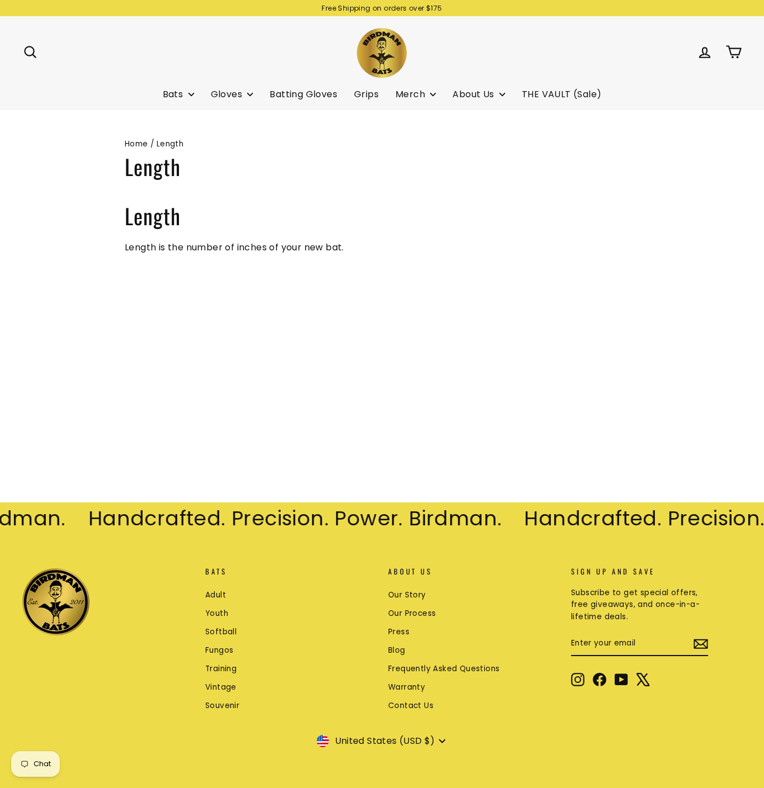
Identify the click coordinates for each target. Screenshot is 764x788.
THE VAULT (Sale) (561, 94)
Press (398, 631)
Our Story (407, 595)
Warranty (406, 687)
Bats (174, 94)
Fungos (219, 650)
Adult (215, 595)
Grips (366, 94)
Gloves (228, 94)
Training (221, 668)
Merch (411, 94)
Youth (216, 613)
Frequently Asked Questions (443, 668)
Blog (396, 650)
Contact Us (410, 705)
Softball (221, 631)
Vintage (221, 687)
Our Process (412, 613)
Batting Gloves (303, 94)
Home (136, 144)
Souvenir (222, 705)
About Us (474, 94)
